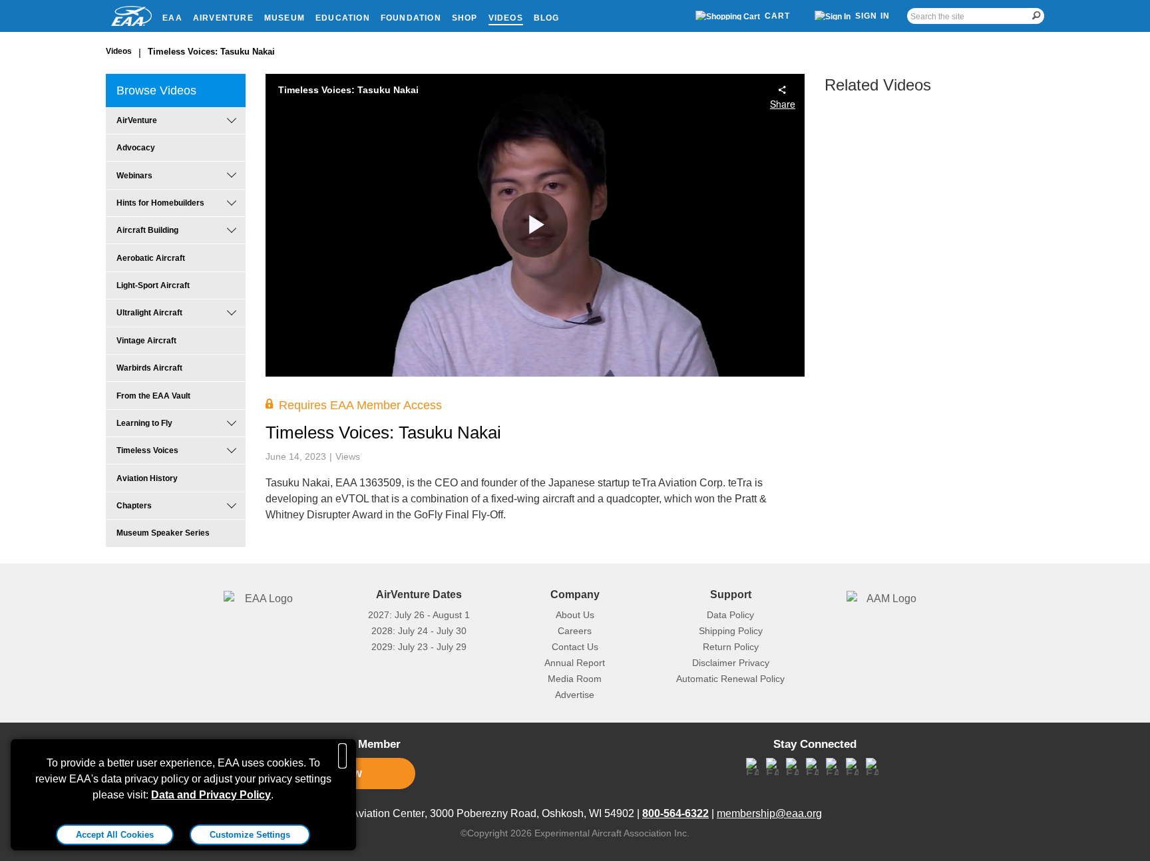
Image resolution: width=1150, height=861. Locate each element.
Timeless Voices (147, 450)
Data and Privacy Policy (211, 794)
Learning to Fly (144, 423)
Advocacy (135, 147)
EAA (172, 18)
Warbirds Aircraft (149, 368)
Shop (465, 18)
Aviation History (147, 478)
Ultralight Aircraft (149, 312)
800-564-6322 (675, 813)
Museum (284, 18)
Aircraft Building (147, 230)
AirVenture (223, 18)
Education (342, 18)
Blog (547, 18)
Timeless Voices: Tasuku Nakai (211, 52)
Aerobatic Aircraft (150, 258)
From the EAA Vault (153, 396)
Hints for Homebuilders (160, 203)
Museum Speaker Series (163, 533)
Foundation (411, 18)
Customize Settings (250, 835)
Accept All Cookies (115, 835)
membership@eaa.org (769, 813)
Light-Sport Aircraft (153, 285)
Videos (505, 18)
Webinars (134, 175)
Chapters (134, 505)
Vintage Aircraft (146, 340)
